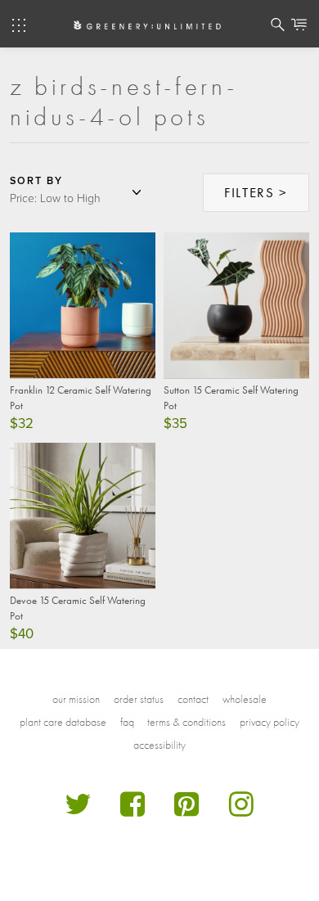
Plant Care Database (63, 721)
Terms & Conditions (186, 721)
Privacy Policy (269, 721)
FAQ (127, 721)
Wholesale (244, 699)
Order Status (139, 699)
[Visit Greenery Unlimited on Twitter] (78, 811)
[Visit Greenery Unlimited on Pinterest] (187, 811)
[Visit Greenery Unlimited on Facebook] (133, 811)
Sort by (36, 180)
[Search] (278, 27)
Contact (193, 699)
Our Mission (76, 699)
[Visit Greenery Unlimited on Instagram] (241, 811)
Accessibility (159, 744)
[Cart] (299, 27)
